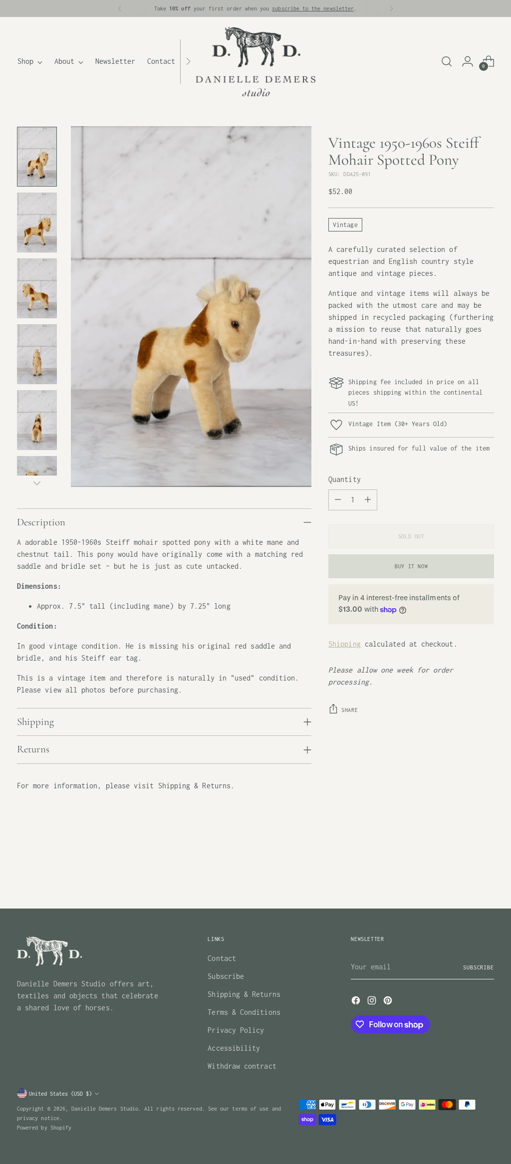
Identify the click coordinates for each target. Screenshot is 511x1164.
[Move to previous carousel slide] (462, 874)
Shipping (344, 644)
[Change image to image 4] (37, 354)
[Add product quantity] (368, 500)
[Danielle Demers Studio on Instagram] (373, 1002)
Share (349, 709)
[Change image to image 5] (37, 420)
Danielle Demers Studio (104, 1108)
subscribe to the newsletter (313, 8)
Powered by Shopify (44, 1127)
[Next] (391, 8)
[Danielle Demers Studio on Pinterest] (389, 1002)
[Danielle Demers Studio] (255, 61)
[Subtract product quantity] (338, 500)
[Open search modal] (447, 61)
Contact (222, 958)
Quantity (344, 479)
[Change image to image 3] (37, 288)
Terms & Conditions (244, 1012)
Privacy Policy (236, 1030)
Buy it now (411, 566)
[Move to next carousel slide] (485, 874)
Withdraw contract (242, 1066)
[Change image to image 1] (37, 157)
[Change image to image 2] (37, 222)
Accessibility (234, 1048)
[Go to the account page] (468, 61)
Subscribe (226, 976)
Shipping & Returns (244, 994)
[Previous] (120, 8)
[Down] (37, 482)
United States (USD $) (60, 1093)
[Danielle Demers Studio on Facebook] (357, 1002)
